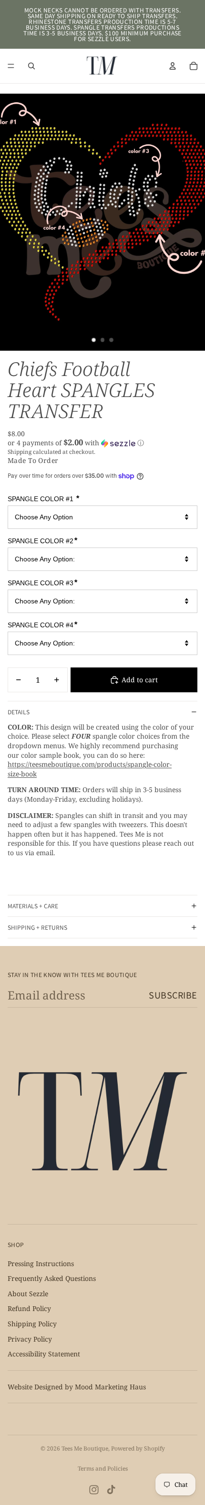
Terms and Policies (103, 1468)
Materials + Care (33, 906)
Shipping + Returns (37, 927)
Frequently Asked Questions (52, 1278)
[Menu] (11, 66)
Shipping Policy (32, 1323)
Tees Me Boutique (85, 1448)
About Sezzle (28, 1293)
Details (19, 712)
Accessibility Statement (44, 1353)
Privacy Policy (30, 1338)
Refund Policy (29, 1308)
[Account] (172, 65)
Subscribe (173, 995)
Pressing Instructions (41, 1263)
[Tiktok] (111, 1489)
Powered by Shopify (138, 1448)
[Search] (31, 65)
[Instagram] (94, 1489)
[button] (102, 443)
